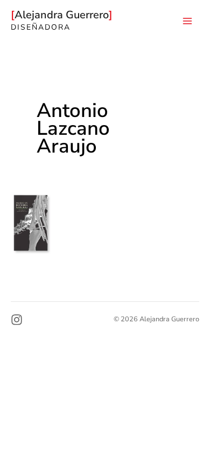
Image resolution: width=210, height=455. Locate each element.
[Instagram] (17, 320)
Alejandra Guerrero (63, 15)
